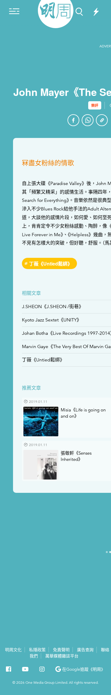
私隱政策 (37, 649)
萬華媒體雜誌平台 (61, 656)
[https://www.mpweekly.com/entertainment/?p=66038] (102, 120)
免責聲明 (61, 649)
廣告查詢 (85, 649)
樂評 (94, 105)
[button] (80, 669)
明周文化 (13, 649)
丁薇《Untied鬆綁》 (50, 263)
